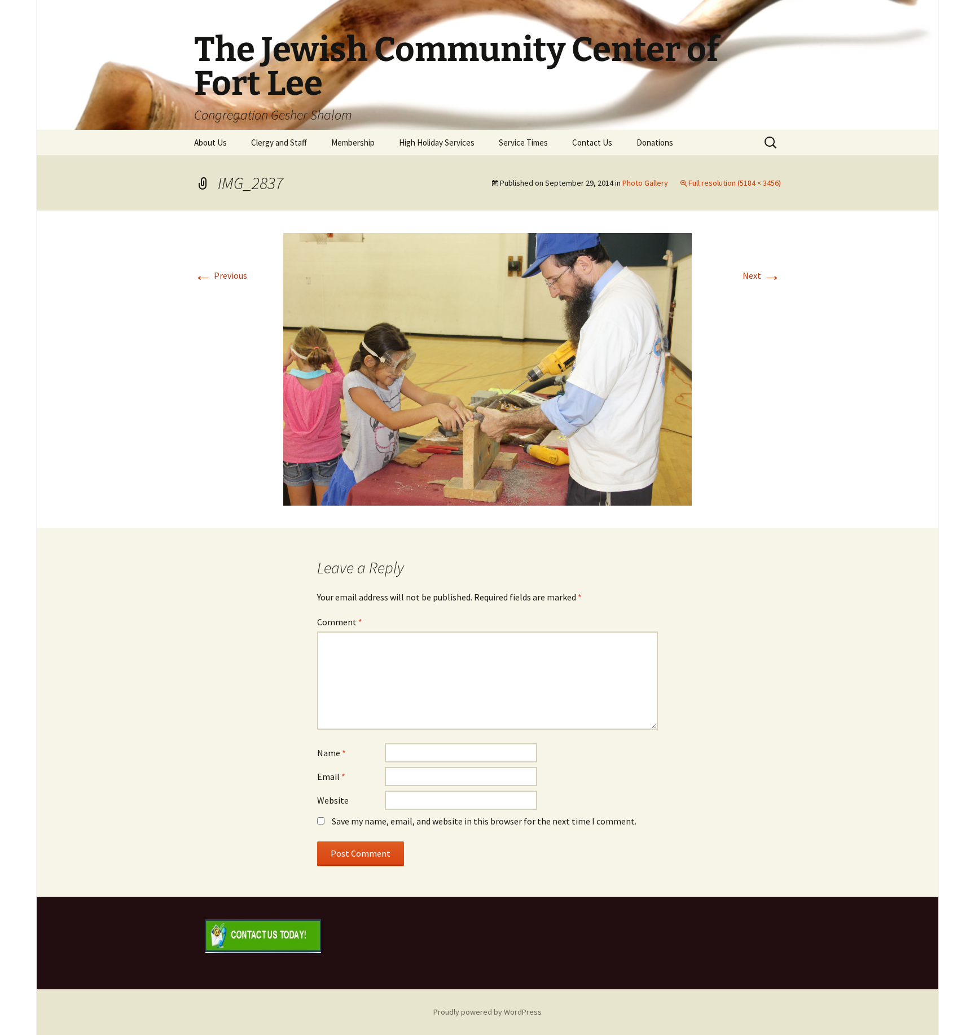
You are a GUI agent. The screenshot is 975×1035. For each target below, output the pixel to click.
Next (762, 275)
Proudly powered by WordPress (487, 1012)
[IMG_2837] (487, 368)
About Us (210, 142)
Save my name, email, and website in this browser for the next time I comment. (484, 821)
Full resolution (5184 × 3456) (734, 183)
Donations (654, 142)
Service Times (523, 142)
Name (331, 752)
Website (333, 800)
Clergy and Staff (279, 142)
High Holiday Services (437, 142)
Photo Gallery (645, 183)
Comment (339, 622)
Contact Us (592, 142)
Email (331, 776)
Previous (220, 275)
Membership (353, 142)
